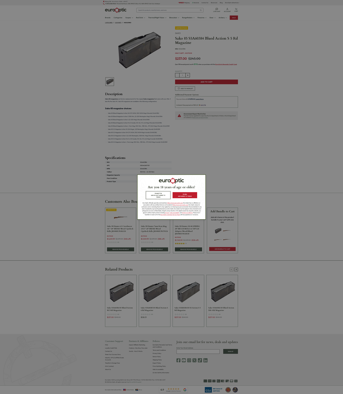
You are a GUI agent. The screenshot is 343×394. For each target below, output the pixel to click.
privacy (167, 213)
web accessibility (174, 213)
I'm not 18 (158, 195)
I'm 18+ (185, 195)
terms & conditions (187, 213)
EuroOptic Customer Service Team (170, 214)
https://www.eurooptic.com (175, 203)
